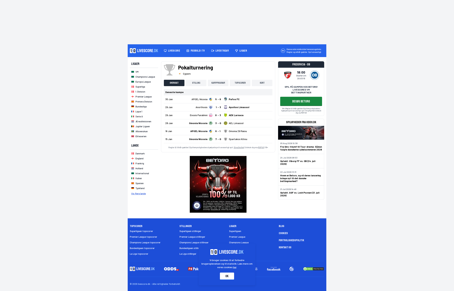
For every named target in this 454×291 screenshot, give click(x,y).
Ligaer (243, 50)
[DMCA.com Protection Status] (313, 269)
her (234, 267)
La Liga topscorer (139, 253)
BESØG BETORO (301, 101)
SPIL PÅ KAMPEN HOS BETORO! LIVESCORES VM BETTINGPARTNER (301, 89)
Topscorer (240, 82)
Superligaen (235, 231)
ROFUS (261, 147)
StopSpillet (239, 147)
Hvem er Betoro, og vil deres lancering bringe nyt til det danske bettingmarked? (300, 178)
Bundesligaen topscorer (142, 248)
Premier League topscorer (143, 236)
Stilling (196, 82)
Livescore (174, 50)
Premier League (237, 236)
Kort (262, 82)
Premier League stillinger (192, 236)
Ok (227, 276)
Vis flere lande (138, 193)
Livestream (222, 50)
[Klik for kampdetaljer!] (218, 99)
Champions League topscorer (145, 242)
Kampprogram (218, 82)
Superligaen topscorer (141, 231)
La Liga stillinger (187, 253)
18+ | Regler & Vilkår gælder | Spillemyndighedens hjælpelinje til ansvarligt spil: (300, 109)
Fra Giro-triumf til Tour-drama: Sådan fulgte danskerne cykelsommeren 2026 (301, 148)
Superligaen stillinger (190, 231)
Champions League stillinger (194, 242)
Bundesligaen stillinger (191, 248)
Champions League (239, 242)
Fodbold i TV (198, 50)
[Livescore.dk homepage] (144, 51)
